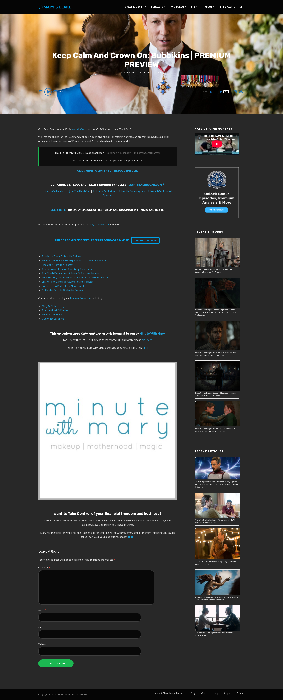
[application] (133, 92)
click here (147, 340)
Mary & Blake (78, 129)
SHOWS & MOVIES (134, 6)
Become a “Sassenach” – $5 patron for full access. (134, 152)
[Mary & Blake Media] (55, 7)
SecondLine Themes (77, 694)
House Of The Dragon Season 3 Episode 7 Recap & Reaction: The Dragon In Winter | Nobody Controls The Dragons (216, 312)
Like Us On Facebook (55, 191)
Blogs (193, 693)
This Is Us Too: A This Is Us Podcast (61, 256)
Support (228, 693)
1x (226, 92)
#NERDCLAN (177, 6)
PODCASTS (157, 6)
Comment (44, 567)
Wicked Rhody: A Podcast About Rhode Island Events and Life (75, 277)
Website (42, 644)
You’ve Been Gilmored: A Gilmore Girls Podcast (67, 281)
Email (41, 627)
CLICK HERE (58, 210)
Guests (204, 693)
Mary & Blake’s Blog (53, 306)
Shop (216, 693)
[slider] (217, 94)
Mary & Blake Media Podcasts (170, 693)
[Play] (48, 92)
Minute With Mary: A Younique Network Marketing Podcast (74, 260)
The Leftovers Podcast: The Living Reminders (67, 269)
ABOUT (208, 6)
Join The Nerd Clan (79, 191)
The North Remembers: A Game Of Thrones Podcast (71, 273)
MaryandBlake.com (99, 224)
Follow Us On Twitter (104, 191)
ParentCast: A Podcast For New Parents (63, 286)
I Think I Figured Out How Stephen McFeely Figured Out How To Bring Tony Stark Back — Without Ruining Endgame (216, 484)
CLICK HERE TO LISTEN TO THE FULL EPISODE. (107, 170)
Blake (147, 72)
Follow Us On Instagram (131, 191)
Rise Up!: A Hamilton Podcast (57, 264)
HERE (145, 347)
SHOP (194, 6)
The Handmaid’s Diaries (55, 310)
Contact (241, 693)
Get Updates (227, 6)
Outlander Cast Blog (53, 318)
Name (42, 610)
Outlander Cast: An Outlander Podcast (63, 290)
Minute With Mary (52, 314)
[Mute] (211, 92)
